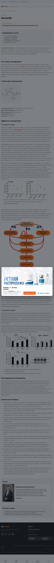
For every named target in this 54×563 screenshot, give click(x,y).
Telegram (44, 293)
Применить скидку (30, 293)
